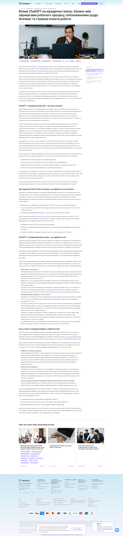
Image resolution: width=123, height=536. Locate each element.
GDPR (72, 504)
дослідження (29, 245)
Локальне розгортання (42, 486)
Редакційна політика (23, 506)
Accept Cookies (77, 529)
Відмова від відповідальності (59, 500)
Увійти (101, 3)
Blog (25, 8)
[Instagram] (20, 493)
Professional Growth (24, 61)
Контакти (90, 498)
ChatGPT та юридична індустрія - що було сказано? (95, 70)
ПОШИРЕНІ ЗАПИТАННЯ (58, 498)
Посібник (38, 500)
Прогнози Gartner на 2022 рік (44, 216)
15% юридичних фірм (70, 336)
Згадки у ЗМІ (38, 498)
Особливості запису (70, 479)
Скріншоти (67, 482)
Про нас (20, 500)
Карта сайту (90, 504)
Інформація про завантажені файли (43, 502)
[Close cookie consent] (84, 526)
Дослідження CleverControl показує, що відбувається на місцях (94, 74)
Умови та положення (57, 502)
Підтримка (73, 498)
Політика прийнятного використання (61, 504)
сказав (63, 173)
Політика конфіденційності (24, 504)
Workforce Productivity (25, 451)
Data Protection (39, 458)
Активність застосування (83, 486)
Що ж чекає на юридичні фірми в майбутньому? (94, 81)
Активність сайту (82, 484)
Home (21, 8)
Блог (20, 498)
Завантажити (58, 3)
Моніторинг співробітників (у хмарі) (43, 484)
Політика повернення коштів (42, 504)
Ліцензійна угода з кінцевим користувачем (94, 501)
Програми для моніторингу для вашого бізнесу (98, 484)
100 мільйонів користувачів (44, 66)
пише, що (56, 109)
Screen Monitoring (24, 462)
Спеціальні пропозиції (92, 506)
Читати (41, 466)
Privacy (30, 460)
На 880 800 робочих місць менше (58, 292)
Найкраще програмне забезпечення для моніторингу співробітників (78, 501)
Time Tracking (24, 458)
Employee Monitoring (25, 453)
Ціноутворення (48, 3)
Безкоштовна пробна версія (89, 3)
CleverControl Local (41, 488)
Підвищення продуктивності (95, 487)
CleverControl (73, 385)
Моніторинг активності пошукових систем (83, 489)
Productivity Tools (46, 61)
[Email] (32, 493)
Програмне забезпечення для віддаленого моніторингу (56, 481)
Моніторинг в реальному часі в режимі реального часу (56, 492)
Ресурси (66, 3)
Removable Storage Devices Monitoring (70, 484)
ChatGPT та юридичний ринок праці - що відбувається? (95, 78)
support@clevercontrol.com (24, 488)
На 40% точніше (25, 299)
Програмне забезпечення (25, 3)
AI (63, 61)
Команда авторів (22, 502)
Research (72, 61)
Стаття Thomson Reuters (33, 141)
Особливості (38, 3)
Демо (73, 3)
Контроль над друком (69, 487)
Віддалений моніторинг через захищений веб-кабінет (56, 487)
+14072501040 (22, 489)
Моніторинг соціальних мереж (97, 480)
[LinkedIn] (29, 493)
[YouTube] (26, 493)
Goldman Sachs (64, 79)
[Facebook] (23, 493)
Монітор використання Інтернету (82, 481)
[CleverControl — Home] (26, 480)
